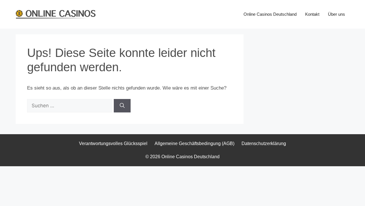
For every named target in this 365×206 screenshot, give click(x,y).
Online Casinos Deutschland (270, 14)
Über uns (336, 14)
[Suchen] (122, 106)
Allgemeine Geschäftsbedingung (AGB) (194, 143)
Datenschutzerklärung (264, 143)
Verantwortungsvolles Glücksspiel (113, 143)
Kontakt (312, 14)
